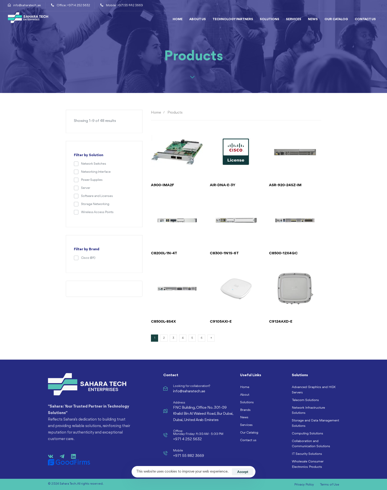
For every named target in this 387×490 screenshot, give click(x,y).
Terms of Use (329, 484)
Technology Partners (233, 19)
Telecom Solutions (305, 400)
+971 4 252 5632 (187, 439)
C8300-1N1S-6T (224, 253)
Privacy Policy (304, 484)
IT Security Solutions (307, 454)
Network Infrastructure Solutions (308, 410)
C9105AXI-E (221, 322)
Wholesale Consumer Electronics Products (307, 464)
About (244, 395)
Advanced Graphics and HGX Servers (313, 390)
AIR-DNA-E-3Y (222, 185)
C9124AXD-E (280, 322)
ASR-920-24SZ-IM (285, 185)
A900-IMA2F (162, 185)
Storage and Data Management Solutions (315, 423)
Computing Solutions (307, 433)
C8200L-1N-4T (164, 253)
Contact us (365, 19)
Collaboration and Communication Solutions (311, 444)
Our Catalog (336, 19)
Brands (245, 410)
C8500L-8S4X (163, 322)
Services (293, 19)
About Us (197, 19)
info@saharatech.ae (189, 391)
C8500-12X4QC (283, 253)
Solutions (269, 19)
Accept (242, 472)
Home (178, 19)
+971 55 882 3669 (188, 456)
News (313, 19)
